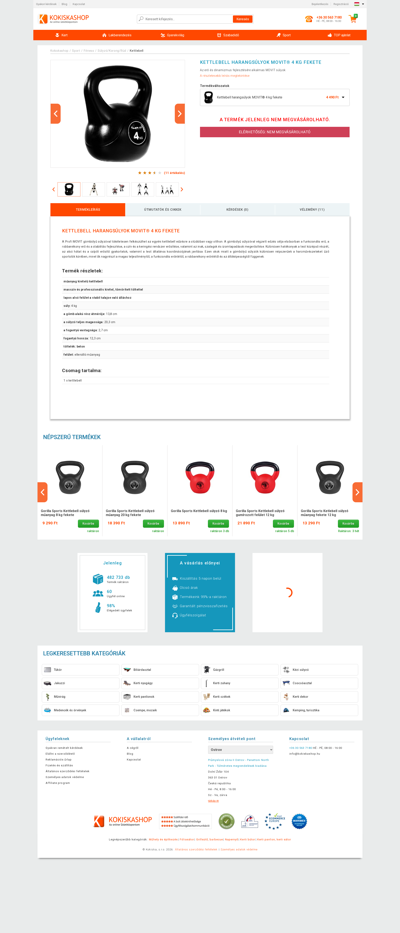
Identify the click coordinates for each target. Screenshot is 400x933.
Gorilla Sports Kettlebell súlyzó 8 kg (199, 511)
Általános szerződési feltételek (68, 771)
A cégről (133, 747)
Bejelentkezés (320, 4)
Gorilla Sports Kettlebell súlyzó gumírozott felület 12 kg (260, 513)
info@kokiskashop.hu (304, 753)
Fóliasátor (187, 839)
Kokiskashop (59, 50)
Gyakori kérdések (46, 4)
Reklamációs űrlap (59, 759)
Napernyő (231, 839)
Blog (64, 4)
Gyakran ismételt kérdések (64, 747)
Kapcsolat (79, 4)
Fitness (89, 50)
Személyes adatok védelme (65, 777)
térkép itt (213, 800)
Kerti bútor (247, 839)
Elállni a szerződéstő (60, 753)
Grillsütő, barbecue (209, 839)
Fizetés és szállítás (59, 765)
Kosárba (88, 523)
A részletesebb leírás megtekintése (225, 75)
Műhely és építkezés (163, 839)
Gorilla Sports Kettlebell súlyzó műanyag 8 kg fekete (65, 513)
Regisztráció (341, 4)
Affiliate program (58, 782)
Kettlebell (137, 50)
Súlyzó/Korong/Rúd (112, 50)
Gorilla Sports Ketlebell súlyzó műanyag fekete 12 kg (324, 513)
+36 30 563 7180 (300, 747)
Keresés (242, 19)
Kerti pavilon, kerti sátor (274, 839)
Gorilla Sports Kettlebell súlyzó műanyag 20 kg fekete (130, 513)
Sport (76, 50)
